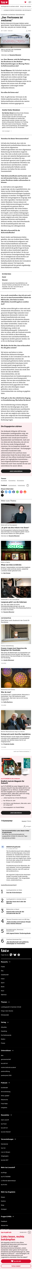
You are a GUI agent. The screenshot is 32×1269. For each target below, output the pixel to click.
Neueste (24, 821)
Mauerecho (4, 1099)
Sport (2, 983)
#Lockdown (4, 480)
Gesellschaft (5, 974)
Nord (2, 991)
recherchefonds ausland (8, 1067)
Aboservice (4, 1225)
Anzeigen (4, 1209)
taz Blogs (4, 1172)
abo (2, 1055)
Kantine (3, 1201)
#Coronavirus (12, 480)
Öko (2, 971)
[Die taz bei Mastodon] (11, 955)
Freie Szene (19, 363)
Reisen (3, 1197)
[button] (30, 2)
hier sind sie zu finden (8, 838)
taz (5, 950)
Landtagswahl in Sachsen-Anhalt (11, 1007)
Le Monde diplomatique (8, 1180)
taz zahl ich (4, 1063)
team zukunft (5, 1120)
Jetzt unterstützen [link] (16, 471)
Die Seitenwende (6, 1035)
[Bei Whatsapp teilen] (17, 492)
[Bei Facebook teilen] (13, 492)
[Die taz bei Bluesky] (15, 955)
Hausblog (4, 1031)
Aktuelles (4, 1027)
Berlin (3, 986)
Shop (2, 1205)
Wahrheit (3, 994)
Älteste (29, 821)
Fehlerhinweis (21, 485)
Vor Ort (3, 1148)
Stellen (3, 1039)
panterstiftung (5, 1071)
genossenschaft (6, 1059)
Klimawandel (5, 1015)
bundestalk (4, 1087)
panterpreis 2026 (6, 1075)
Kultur (3, 979)
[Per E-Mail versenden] (2, 492)
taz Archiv (4, 1184)
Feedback (4, 1221)
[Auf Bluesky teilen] (10, 492)
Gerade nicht (23, 1232)
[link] (10, 7)
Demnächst (4, 1144)
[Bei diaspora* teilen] (21, 492)
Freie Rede (4, 1103)
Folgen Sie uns (5, 955)
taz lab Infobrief (6, 1132)
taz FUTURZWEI (6, 1176)
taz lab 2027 (4, 1160)
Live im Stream (5, 1152)
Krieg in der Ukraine (7, 1011)
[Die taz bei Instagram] (18, 955)
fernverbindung (5, 1091)
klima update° (5, 1095)
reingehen (4, 1107)
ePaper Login (5, 1229)
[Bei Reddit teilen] (25, 492)
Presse (3, 1043)
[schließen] (29, 1232)
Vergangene (4, 1156)
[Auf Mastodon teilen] (6, 492)
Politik (3, 966)
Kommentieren (12, 485)
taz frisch (4, 1124)
